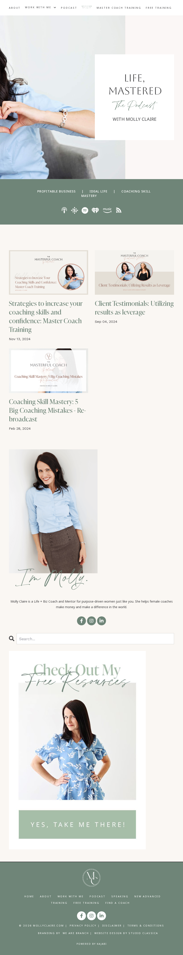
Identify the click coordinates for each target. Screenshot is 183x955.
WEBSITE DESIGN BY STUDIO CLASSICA (126, 933)
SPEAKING (120, 896)
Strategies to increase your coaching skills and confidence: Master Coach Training (45, 316)
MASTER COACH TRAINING (119, 7)
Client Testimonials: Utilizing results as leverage (134, 307)
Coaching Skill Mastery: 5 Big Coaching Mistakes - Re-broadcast (47, 410)
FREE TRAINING (159, 7)
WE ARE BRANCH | (77, 933)
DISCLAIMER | (113, 925)
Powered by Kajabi (92, 943)
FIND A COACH (117, 902)
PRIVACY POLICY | (85, 925)
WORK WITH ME (71, 896)
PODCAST (69, 7)
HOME (29, 896)
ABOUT (15, 7)
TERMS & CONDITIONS (145, 925)
